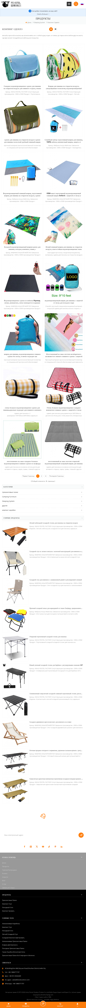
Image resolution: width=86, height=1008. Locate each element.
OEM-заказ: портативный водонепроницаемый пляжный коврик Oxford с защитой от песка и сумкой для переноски (64, 194)
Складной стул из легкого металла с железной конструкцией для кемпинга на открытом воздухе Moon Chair (56, 551)
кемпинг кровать (8, 911)
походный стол (7, 907)
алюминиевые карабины (11, 924)
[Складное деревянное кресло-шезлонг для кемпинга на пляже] (15, 733)
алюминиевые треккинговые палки (14, 941)
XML (50, 997)
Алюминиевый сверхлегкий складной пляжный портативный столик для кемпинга (56, 693)
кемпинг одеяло (53, 22)
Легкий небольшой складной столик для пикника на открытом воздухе (53, 523)
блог (3, 881)
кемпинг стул (7, 904)
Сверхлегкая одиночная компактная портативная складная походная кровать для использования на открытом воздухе (56, 779)
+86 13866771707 (13, 972)
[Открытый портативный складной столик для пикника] (15, 648)
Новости (5, 877)
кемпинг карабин (9, 510)
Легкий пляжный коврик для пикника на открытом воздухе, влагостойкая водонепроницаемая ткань (63, 248)
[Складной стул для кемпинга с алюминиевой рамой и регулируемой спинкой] (15, 591)
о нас (4, 884)
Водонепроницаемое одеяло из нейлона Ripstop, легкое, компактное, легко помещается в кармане (22, 301)
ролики (4, 873)
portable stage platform (51, 999)
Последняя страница (56, 476)
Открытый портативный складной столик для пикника (48, 637)
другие (4, 506)
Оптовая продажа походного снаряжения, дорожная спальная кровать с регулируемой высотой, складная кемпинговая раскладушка (56, 750)
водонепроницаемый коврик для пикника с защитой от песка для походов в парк (64, 301)
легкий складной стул (10, 934)
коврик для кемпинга (9, 945)
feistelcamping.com (47, 995)
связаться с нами (8, 888)
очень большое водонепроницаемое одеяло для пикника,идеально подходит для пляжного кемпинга (22, 409)
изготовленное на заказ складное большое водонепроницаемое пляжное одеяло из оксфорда (22, 462)
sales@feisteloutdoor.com (21, 980)
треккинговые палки (10, 492)
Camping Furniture (9, 497)
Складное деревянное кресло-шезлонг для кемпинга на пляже (50, 722)
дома (29, 22)
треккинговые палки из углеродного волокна (18, 955)
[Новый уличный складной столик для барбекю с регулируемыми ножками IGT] (15, 677)
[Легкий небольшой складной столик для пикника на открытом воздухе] (15, 534)
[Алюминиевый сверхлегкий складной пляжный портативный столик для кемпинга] (15, 705)
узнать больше (42, 14)
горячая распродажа (9, 870)
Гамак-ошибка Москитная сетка (13, 952)
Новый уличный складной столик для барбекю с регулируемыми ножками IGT (56, 665)
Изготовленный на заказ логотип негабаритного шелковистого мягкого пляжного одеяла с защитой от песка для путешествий (63, 355)
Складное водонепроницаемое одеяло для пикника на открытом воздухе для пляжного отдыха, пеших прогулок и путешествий (22, 87)
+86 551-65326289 (15, 976)
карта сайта (43, 997)
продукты (5, 866)
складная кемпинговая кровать (13, 938)
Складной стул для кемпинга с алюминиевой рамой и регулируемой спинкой (55, 580)
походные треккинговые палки (13, 948)
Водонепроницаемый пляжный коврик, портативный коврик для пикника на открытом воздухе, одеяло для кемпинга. (22, 194)
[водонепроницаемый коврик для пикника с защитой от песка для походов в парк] (63, 279)
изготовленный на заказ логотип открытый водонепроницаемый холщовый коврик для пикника (64, 462)
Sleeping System (39, 22)
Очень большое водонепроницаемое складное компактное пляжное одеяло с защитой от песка (63, 409)
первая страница (28, 476)
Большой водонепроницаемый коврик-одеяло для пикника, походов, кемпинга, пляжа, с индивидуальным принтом (22, 248)
